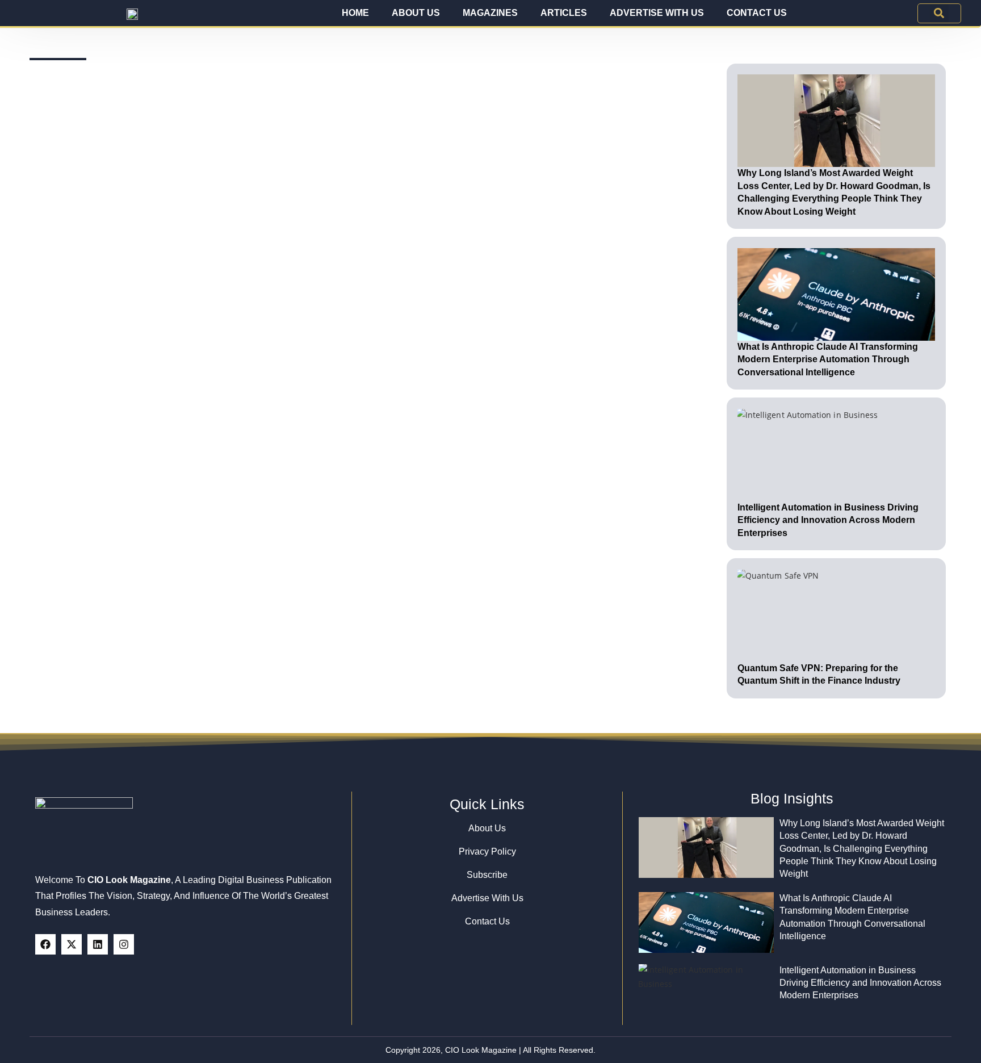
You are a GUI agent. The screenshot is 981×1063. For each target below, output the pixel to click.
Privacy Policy (487, 851)
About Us (416, 13)
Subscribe (487, 875)
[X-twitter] (71, 944)
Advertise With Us (657, 13)
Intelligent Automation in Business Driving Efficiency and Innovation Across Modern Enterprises (828, 520)
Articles (563, 13)
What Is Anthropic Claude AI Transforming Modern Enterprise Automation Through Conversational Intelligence (827, 359)
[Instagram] (124, 944)
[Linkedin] (97, 944)
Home (355, 13)
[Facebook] (45, 944)
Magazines (490, 13)
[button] (939, 13)
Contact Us (757, 13)
